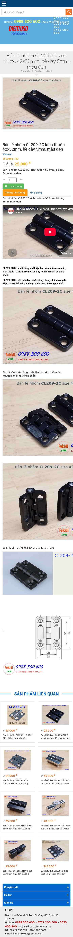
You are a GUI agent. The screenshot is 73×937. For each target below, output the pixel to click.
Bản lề (49, 71)
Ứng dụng (36, 192)
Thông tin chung (15, 192)
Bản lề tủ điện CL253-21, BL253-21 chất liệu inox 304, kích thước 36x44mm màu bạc (17, 737)
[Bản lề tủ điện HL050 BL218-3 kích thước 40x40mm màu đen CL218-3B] (55, 715)
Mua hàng (16, 186)
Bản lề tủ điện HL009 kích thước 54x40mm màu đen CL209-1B (17, 827)
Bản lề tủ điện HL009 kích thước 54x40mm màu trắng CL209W (55, 782)
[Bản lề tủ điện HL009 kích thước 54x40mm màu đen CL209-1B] (17, 805)
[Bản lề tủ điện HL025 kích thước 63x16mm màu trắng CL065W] (55, 805)
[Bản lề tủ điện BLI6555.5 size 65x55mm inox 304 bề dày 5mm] (55, 850)
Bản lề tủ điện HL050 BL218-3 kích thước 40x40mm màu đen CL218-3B (55, 737)
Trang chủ (25, 71)
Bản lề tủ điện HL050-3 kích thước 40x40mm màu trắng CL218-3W (15, 782)
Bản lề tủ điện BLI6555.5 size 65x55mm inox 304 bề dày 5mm (54, 873)
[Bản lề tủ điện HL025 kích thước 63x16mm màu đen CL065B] (17, 850)
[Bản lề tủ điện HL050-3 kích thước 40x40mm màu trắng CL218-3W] (17, 760)
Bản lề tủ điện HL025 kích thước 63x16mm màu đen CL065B (17, 872)
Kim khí (38, 71)
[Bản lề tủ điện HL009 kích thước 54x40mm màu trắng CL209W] (55, 760)
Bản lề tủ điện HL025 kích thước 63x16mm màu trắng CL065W (55, 827)
